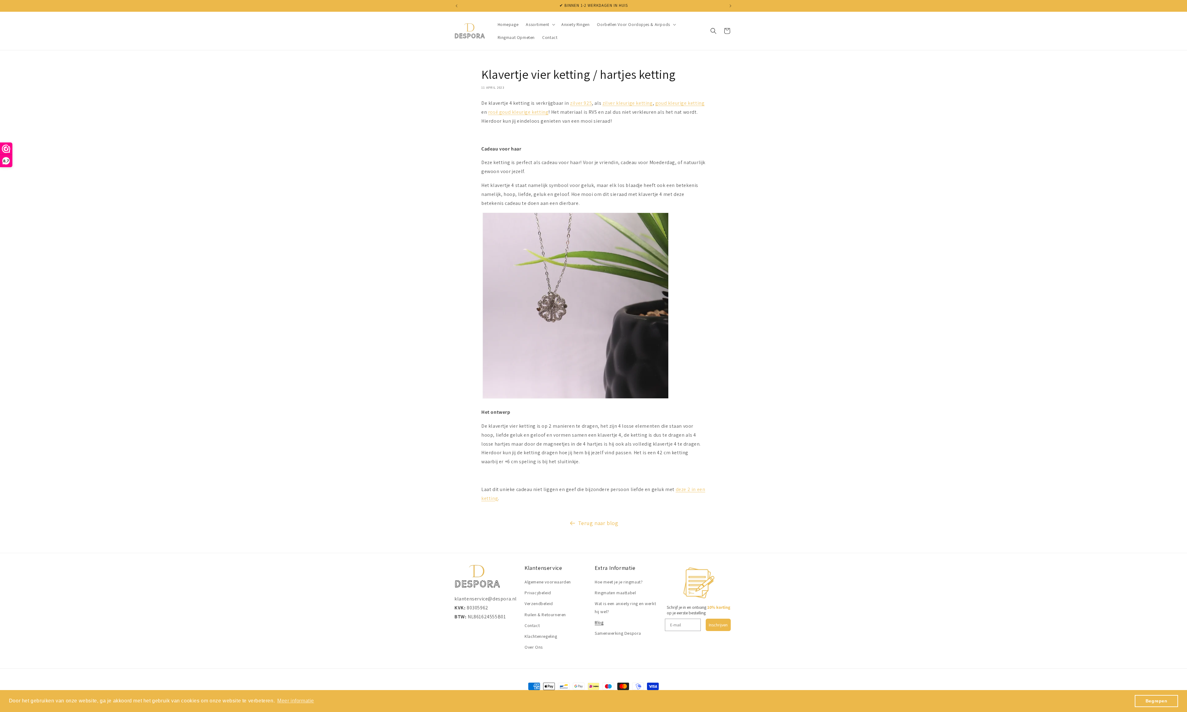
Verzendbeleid (539, 604)
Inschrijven (718, 625)
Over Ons (534, 647)
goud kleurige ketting (680, 103)
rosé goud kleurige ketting (518, 111)
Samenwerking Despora (618, 633)
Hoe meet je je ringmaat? (619, 582)
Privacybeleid (538, 592)
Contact (532, 625)
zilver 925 (581, 103)
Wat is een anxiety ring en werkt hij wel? (625, 607)
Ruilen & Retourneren (545, 614)
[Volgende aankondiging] (730, 6)
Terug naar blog (598, 523)
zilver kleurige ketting (627, 103)
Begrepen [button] (1157, 700)
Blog (599, 622)
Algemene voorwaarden (548, 582)
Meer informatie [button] (295, 700)
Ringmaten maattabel (615, 592)
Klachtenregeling (541, 636)
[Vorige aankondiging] (456, 6)
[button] (540, 24)
